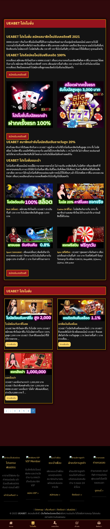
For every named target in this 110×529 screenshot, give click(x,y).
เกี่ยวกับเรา (50, 509)
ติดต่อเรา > (77, 494)
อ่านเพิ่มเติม (11, 344)
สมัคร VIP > (33, 493)
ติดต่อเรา (61, 509)
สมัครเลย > (55, 494)
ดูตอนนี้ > (99, 490)
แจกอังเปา (10, 377)
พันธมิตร (71, 509)
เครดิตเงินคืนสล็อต (67, 323)
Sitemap (39, 509)
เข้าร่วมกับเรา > (11, 495)
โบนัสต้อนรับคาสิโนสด (16, 323)
